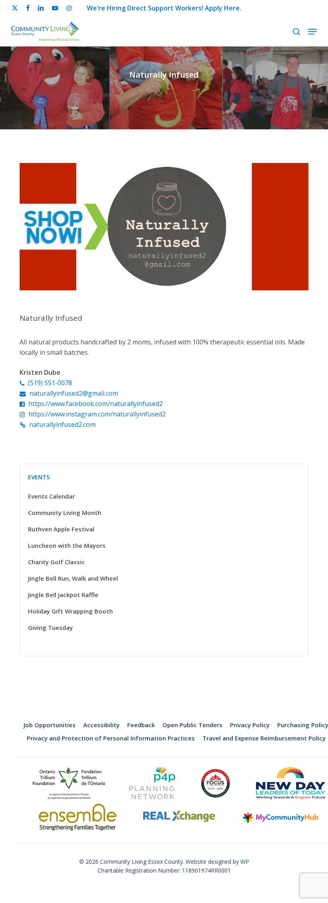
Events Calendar (51, 496)
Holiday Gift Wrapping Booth (70, 611)
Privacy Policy (250, 725)
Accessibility (101, 725)
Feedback (141, 725)
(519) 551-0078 (50, 382)
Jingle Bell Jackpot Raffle (63, 595)
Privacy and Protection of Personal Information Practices (111, 738)
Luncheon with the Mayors (67, 545)
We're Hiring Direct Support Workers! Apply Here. (164, 8)
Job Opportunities (50, 725)
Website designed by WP (217, 861)
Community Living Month (64, 513)
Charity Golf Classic (56, 562)
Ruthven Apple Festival (61, 529)
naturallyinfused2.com (62, 424)
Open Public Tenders (192, 725)
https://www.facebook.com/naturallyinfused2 (95, 403)
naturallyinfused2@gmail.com (74, 393)
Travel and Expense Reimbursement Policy (264, 738)
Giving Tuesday (50, 627)
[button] (312, 32)
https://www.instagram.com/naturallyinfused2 (97, 414)
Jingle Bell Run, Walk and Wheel (73, 578)
